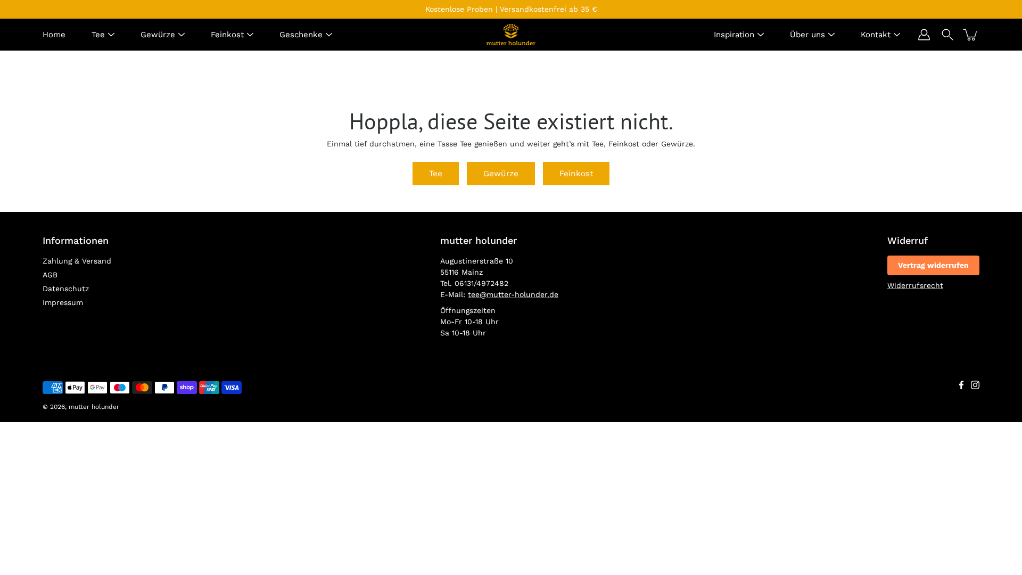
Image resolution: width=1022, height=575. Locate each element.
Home (54, 34)
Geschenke (301, 34)
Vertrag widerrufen (933, 265)
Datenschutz (66, 288)
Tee (98, 34)
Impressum (63, 302)
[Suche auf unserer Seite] (947, 34)
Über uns (807, 34)
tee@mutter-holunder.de (513, 294)
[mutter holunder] (511, 34)
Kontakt (876, 34)
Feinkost (227, 34)
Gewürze (158, 34)
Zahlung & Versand (77, 261)
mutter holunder (94, 406)
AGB (50, 274)
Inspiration (734, 34)
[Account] (924, 34)
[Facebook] (961, 385)
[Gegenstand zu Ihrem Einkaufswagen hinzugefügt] (970, 34)
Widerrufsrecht (915, 285)
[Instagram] (975, 385)
